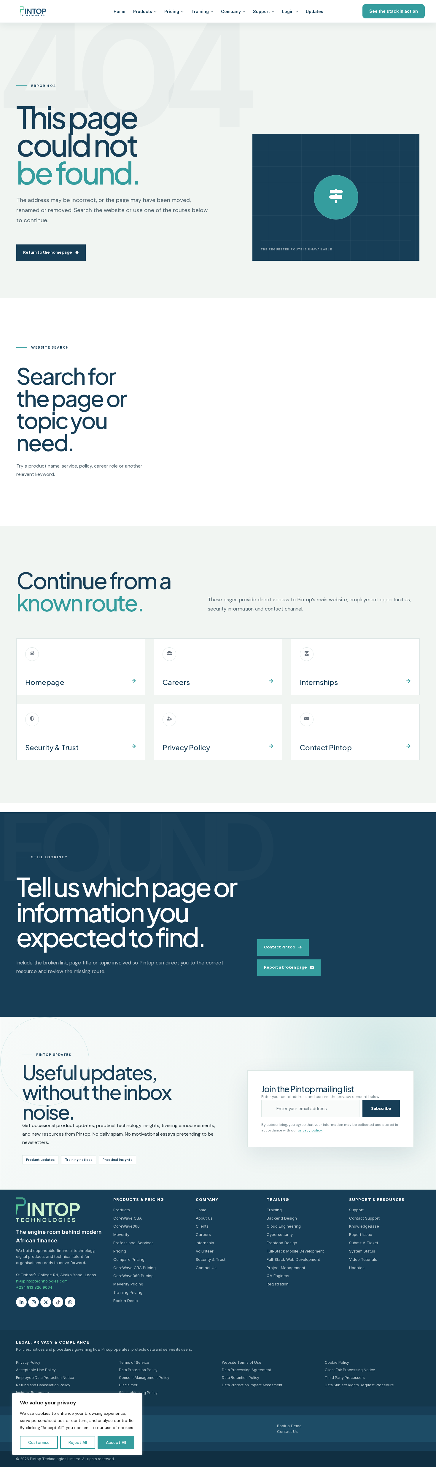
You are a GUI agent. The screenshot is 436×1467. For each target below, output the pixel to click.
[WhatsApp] (70, 1302)
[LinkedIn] (21, 1302)
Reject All (78, 1442)
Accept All (116, 1442)
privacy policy (310, 1130)
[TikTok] (57, 1302)
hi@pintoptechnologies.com (42, 1281)
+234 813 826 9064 (34, 1287)
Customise (39, 1442)
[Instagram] (33, 1302)
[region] (77, 1424)
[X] (45, 1302)
